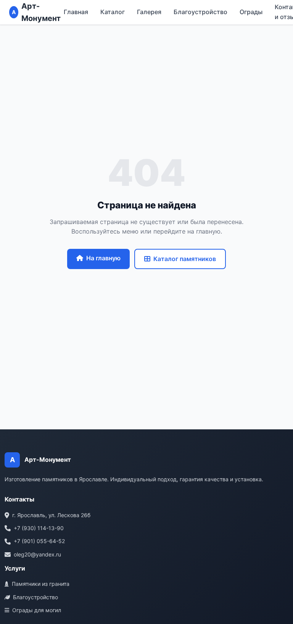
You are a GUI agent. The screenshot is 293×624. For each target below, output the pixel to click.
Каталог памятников (184, 259)
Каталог (112, 12)
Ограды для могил (36, 610)
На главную (103, 258)
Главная (76, 12)
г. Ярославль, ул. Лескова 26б (51, 515)
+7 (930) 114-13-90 (39, 528)
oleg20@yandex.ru (37, 554)
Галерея (149, 12)
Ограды (251, 12)
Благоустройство (200, 12)
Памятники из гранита (40, 583)
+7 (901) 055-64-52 (39, 541)
